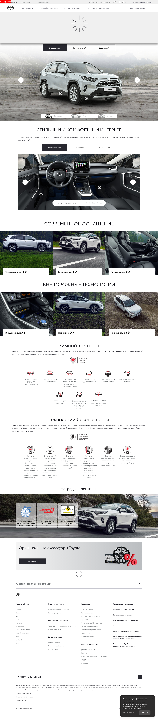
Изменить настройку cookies (24, 697)
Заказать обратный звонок (142, 2)
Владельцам (25, 2)
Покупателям (11, 2)
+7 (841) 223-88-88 (119, 2)
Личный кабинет (43, 2)
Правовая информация (23, 693)
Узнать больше (32, 561)
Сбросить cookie (21, 700)
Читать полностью (128, 712)
